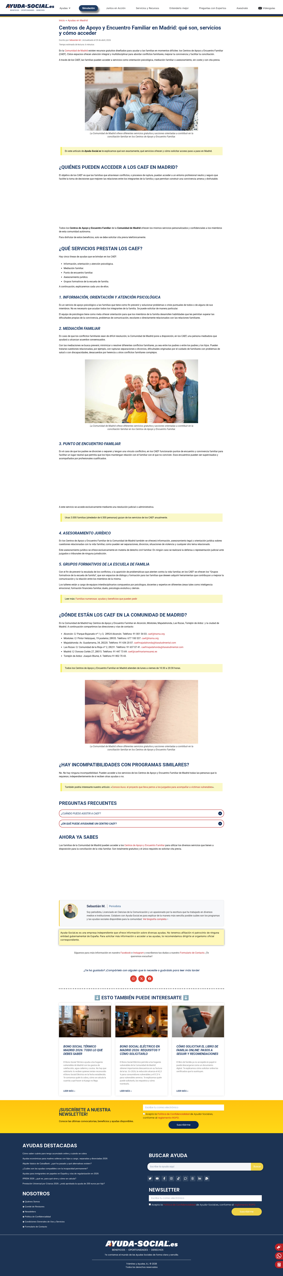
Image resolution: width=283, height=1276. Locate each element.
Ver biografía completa (155, 919)
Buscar (257, 1166)
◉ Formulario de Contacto (35, 1226)
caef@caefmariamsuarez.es (142, 651)
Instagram (138, 952)
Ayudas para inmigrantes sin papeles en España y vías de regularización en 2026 (61, 1173)
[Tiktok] (178, 1178)
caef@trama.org (156, 633)
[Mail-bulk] (207, 1178)
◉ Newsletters (29, 1211)
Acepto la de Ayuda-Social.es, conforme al (204, 1204)
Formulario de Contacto (192, 952)
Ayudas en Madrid (78, 20)
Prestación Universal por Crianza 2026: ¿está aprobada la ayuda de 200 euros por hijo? (64, 1183)
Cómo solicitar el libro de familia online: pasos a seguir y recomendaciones (197, 1050)
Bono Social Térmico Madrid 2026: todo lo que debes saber (83, 1050)
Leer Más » (69, 1091)
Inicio (62, 20)
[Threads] (192, 1178)
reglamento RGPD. (168, 1117)
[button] (133, 978)
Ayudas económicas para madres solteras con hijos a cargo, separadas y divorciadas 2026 (65, 1158)
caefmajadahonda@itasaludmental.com (155, 642)
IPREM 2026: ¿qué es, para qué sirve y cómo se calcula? (49, 1178)
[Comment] (185, 1178)
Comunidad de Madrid (76, 50)
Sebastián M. (75, 40)
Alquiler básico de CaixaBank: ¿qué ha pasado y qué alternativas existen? (57, 1163)
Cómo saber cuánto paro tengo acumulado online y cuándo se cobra (55, 1153)
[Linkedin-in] (200, 1178)
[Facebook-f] (164, 1178)
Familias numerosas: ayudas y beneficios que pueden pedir (106, 598)
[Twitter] (150, 1178)
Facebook (126, 952)
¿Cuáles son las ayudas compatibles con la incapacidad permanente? (55, 1168)
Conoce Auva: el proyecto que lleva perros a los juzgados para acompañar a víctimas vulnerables (162, 787)
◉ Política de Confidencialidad (37, 1216)
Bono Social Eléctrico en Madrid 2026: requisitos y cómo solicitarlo (140, 1050)
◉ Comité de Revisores (33, 1206)
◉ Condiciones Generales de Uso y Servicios (44, 1221)
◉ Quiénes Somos (31, 1201)
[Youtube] (157, 1178)
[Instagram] (171, 1178)
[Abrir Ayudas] (69, 8)
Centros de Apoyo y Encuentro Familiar (144, 845)
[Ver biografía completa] (168, 919)
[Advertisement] (141, 203)
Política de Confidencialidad (173, 1114)
